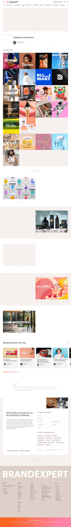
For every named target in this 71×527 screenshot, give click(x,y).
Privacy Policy (57, 522)
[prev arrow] (11, 187)
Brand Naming (32, 489)
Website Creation (48, 5)
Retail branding (20, 487)
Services (31, 483)
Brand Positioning (16, 5)
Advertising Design (44, 492)
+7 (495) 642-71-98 (5, 492)
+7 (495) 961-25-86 (57, 2)
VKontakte (19, 511)
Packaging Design (63, 5)
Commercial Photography (45, 495)
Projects (19, 483)
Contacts (19, 507)
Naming (23, 5)
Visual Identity (35, 5)
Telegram (19, 510)
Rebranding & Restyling (58, 500)
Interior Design (55, 5)
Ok (35, 524)
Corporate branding (20, 486)
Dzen (18, 512)
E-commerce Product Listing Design (47, 497)
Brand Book (42, 5)
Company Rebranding (33, 492)
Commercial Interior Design (45, 489)
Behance (19, 508)
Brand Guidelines (32, 491)
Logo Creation (29, 5)
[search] (67, 2)
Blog (56, 483)
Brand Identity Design (33, 497)
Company (19, 502)
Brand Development (33, 490)
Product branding (20, 485)
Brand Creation (9, 5)
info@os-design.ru (25, 450)
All (4, 5)
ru (64, 2)
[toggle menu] (3, 2)
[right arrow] (68, 343)
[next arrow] (27, 187)
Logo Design (32, 496)
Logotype (19, 489)
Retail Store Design (44, 490)
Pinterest (19, 509)
